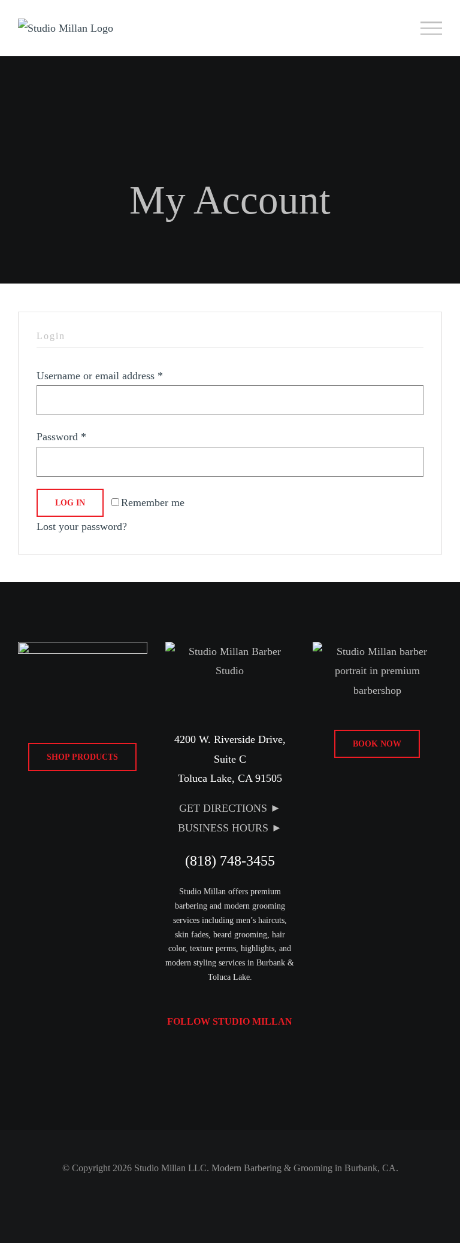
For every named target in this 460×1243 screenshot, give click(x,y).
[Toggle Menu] (431, 28)
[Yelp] (262, 1054)
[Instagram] (219, 1054)
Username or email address (100, 376)
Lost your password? (82, 526)
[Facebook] (198, 1054)
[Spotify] (241, 1054)
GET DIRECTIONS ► (230, 808)
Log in (70, 502)
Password (61, 437)
